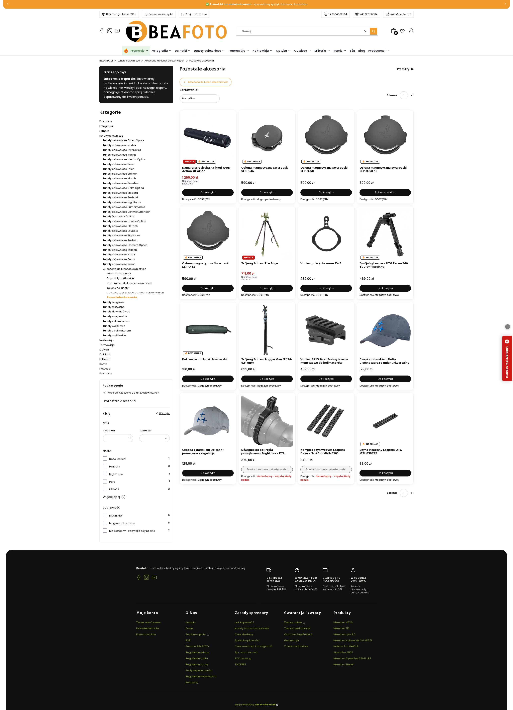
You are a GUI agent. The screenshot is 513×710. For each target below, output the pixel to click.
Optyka (104, 349)
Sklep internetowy (255, 704)
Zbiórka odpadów (296, 646)
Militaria (104, 359)
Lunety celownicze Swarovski (122, 150)
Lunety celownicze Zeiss (118, 164)
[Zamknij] (507, 326)
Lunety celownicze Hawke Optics (124, 221)
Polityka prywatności (199, 670)
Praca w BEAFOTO (197, 646)
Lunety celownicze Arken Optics (123, 140)
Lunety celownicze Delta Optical (123, 188)
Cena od (109, 430)
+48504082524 (337, 14)
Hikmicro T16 (341, 628)
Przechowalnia (146, 634)
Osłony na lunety (117, 288)
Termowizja (107, 345)
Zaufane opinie (196, 634)
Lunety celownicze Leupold (120, 231)
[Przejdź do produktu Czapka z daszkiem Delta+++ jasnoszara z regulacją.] (208, 421)
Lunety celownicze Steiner (120, 174)
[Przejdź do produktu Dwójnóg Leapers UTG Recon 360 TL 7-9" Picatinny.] (385, 234)
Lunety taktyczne (114, 307)
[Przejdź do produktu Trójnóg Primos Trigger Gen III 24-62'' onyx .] (267, 330)
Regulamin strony (197, 664)
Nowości (105, 369)
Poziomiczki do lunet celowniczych (129, 283)
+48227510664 (369, 14)
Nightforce (116, 474)
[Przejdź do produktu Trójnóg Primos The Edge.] (267, 234)
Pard (112, 482)
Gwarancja (291, 640)
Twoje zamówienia (148, 622)
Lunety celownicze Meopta (120, 193)
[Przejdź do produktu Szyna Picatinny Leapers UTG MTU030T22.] (385, 421)
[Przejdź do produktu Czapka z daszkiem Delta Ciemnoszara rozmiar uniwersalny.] (385, 330)
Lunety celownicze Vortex (119, 145)
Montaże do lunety (119, 273)
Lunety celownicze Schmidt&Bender (126, 212)
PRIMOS (114, 489)
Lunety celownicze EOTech (120, 226)
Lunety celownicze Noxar (119, 254)
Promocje (105, 121)
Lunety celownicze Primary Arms (124, 207)
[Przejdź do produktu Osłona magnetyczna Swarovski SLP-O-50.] (326, 138)
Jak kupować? (244, 622)
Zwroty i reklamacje (297, 628)
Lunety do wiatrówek (116, 311)
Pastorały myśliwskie (120, 278)
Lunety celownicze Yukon (119, 264)
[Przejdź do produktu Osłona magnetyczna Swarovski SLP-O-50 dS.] (385, 138)
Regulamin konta (197, 658)
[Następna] (505, 4)
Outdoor (104, 354)
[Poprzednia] (7, 4)
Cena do (145, 430)
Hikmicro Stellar (343, 664)
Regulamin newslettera (201, 676)
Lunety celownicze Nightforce (122, 202)
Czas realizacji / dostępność (254, 646)
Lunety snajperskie (115, 316)
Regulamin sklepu (197, 652)
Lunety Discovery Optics (118, 216)
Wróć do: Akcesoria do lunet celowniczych (133, 392)
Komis (103, 364)
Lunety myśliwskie (114, 335)
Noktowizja (106, 340)
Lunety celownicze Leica (118, 169)
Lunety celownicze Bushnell (120, 197)
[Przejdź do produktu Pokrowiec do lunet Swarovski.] (208, 330)
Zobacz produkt (385, 192)
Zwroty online (293, 622)
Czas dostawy (244, 634)
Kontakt (191, 622)
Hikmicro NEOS (343, 622)
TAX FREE (240, 664)
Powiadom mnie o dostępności (267, 469)
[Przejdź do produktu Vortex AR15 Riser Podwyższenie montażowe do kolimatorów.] (326, 330)
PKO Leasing (243, 658)
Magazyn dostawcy (122, 523)
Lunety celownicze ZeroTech (121, 183)
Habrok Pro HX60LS (345, 646)
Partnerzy (192, 682)
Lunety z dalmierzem (116, 321)
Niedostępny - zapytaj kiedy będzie (132, 531)
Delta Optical (117, 459)
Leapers (114, 466)
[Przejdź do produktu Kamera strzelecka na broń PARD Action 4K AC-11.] (208, 138)
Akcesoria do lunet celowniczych (164, 60)
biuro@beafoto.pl (400, 14)
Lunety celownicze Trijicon (120, 250)
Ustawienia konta (147, 628)
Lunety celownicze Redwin (120, 240)
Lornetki (104, 131)
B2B (188, 640)
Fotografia (106, 126)
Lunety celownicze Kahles (119, 155)
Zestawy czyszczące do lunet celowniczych (135, 292)
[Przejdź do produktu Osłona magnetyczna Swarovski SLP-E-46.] (267, 138)
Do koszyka (208, 192)
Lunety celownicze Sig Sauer (121, 235)
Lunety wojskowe (114, 326)
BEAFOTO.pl (106, 60)
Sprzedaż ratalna (246, 652)
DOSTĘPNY (115, 516)
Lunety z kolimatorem (117, 330)
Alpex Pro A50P (343, 652)
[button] (373, 31)
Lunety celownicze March (119, 178)
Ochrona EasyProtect (298, 634)
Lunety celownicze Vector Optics (124, 159)
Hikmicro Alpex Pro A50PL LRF (352, 658)
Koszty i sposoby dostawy (252, 628)
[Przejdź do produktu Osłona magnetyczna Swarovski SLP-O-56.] (208, 234)
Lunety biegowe (113, 302)
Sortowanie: (189, 90)
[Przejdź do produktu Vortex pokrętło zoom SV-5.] (326, 234)
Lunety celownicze (129, 60)
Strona (392, 95)
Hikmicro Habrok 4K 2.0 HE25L (352, 640)
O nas (189, 628)
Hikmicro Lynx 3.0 (344, 634)
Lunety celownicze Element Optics (125, 245)
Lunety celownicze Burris (119, 259)
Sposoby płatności (247, 640)
